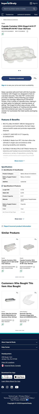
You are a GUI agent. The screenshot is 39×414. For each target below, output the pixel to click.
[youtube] (16, 387)
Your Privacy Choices (17, 400)
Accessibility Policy (27, 398)
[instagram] (7, 387)
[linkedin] (12, 387)
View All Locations (8, 362)
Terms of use (12, 396)
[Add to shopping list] (17, 239)
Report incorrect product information (17, 226)
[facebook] (3, 387)
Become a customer (16, 78)
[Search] (34, 9)
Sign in (4, 85)
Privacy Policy (24, 396)
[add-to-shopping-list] (35, 78)
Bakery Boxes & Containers (11, 19)
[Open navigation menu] (3, 14)
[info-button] (27, 31)
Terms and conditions (11, 398)
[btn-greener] (3, 34)
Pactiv (3, 23)
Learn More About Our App (11, 381)
